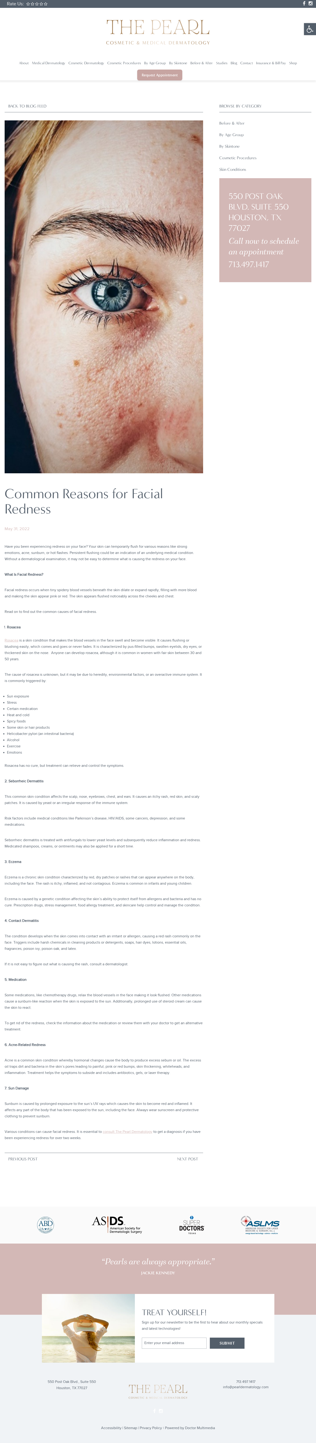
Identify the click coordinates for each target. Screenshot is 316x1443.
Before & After (201, 63)
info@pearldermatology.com (246, 1387)
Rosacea (11, 640)
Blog (234, 63)
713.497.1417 (249, 264)
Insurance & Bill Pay (271, 63)
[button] (310, 29)
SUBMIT (227, 1343)
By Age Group (155, 63)
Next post (187, 1159)
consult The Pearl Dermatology (127, 1132)
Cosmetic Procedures (124, 63)
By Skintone (178, 63)
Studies (221, 63)
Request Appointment (160, 75)
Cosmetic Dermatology (86, 63)
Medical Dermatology (48, 63)
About (24, 63)
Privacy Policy (151, 1428)
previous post (23, 1159)
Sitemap (130, 1428)
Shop (293, 63)
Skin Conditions (232, 169)
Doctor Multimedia (200, 1428)
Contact (246, 63)
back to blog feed (27, 106)
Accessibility (111, 1428)
